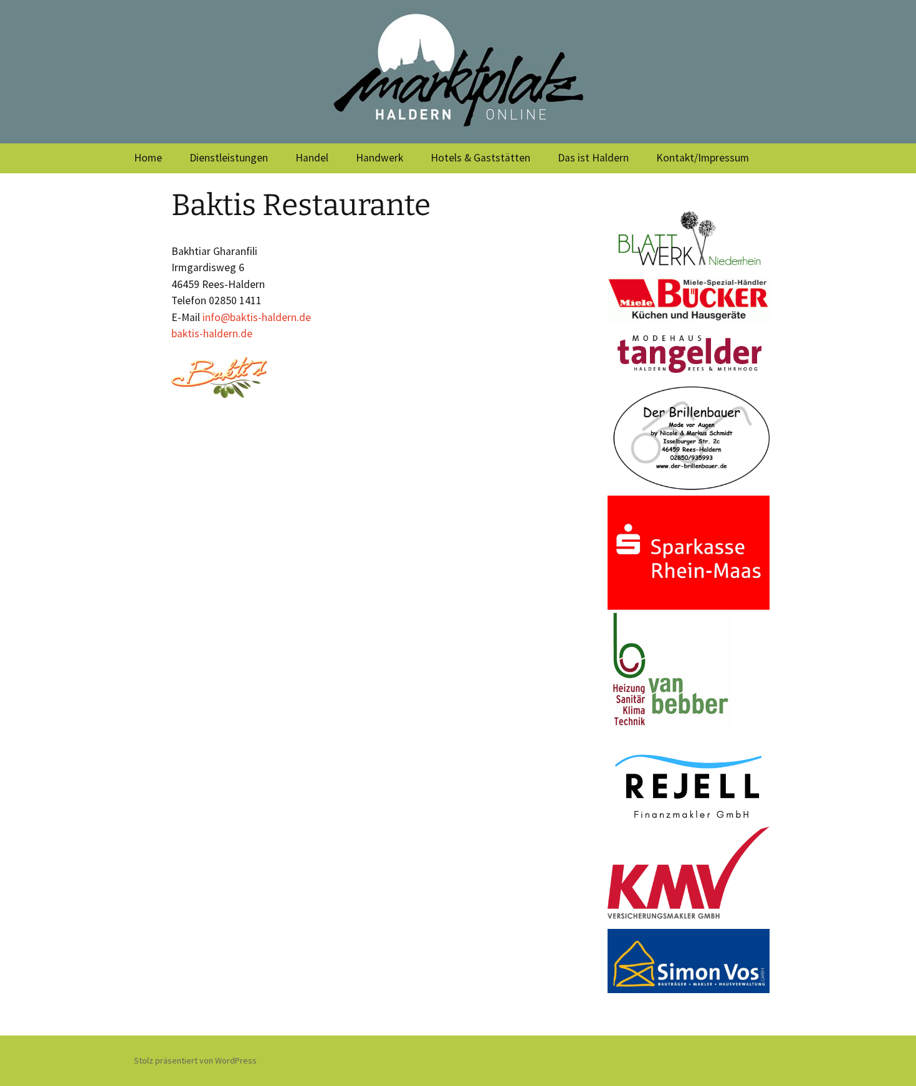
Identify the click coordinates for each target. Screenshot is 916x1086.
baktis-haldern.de (211, 333)
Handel (311, 158)
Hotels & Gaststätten (480, 158)
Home (148, 158)
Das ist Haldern (593, 158)
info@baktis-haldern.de (257, 317)
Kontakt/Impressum (702, 158)
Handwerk (379, 158)
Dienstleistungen (228, 158)
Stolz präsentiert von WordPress (195, 1060)
